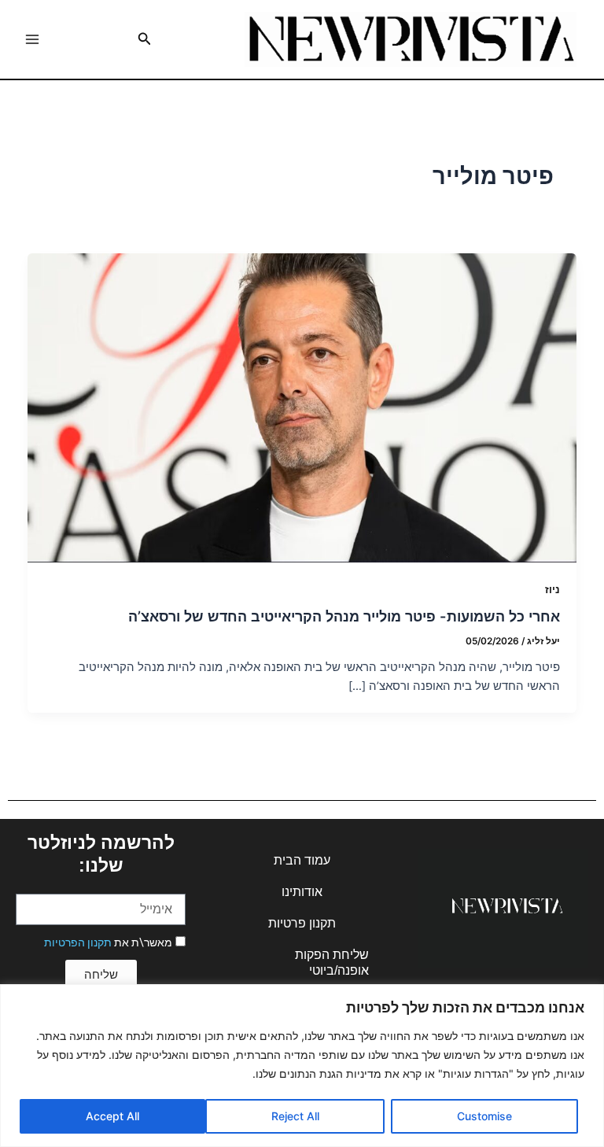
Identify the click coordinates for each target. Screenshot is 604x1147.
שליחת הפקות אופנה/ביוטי (332, 962)
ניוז (552, 590)
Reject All (295, 1116)
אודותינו (302, 891)
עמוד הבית (302, 860)
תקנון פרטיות (302, 923)
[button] (143, 39)
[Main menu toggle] (32, 39)
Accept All (112, 1116)
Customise (484, 1116)
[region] (302, 1065)
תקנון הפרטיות (78, 942)
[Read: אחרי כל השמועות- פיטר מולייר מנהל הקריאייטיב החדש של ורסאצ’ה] (302, 407)
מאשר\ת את (108, 942)
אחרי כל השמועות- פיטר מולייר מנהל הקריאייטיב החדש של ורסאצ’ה (344, 616)
